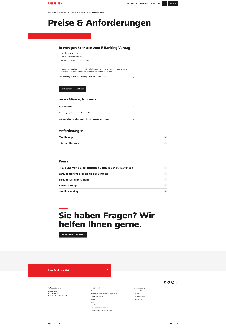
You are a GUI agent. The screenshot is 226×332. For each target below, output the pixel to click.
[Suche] (159, 3)
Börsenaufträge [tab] (68, 185)
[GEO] (107, 269)
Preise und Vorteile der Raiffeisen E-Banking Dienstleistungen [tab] (96, 167)
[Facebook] (168, 282)
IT (177, 324)
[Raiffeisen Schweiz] (55, 3)
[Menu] (164, 3)
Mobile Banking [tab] (68, 191)
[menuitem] (132, 3)
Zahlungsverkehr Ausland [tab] (74, 179)
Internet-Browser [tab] (69, 143)
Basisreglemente (65, 107)
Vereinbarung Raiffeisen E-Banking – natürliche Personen (82, 77)
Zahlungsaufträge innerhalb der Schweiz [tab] (83, 173)
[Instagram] (172, 282)
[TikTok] (176, 282)
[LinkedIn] (164, 282)
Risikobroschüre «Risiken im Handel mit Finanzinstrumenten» (84, 119)
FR (174, 324)
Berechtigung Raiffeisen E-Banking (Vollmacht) (78, 113)
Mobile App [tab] (66, 137)
